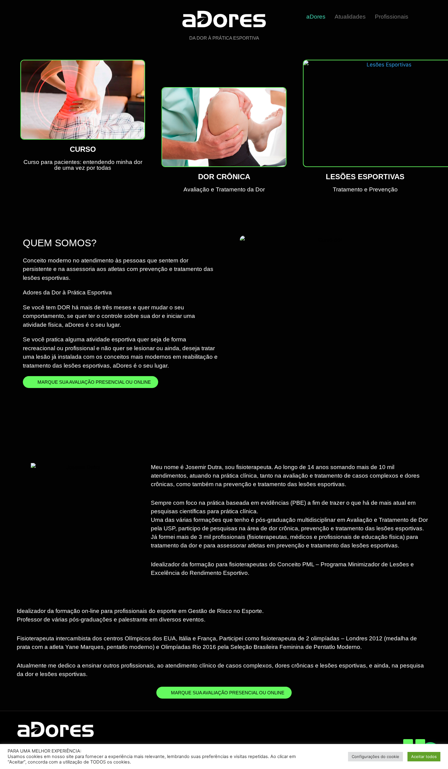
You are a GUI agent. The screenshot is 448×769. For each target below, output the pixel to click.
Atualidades (350, 16)
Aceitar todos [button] (424, 756)
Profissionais (391, 16)
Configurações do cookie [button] (375, 756)
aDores (315, 16)
